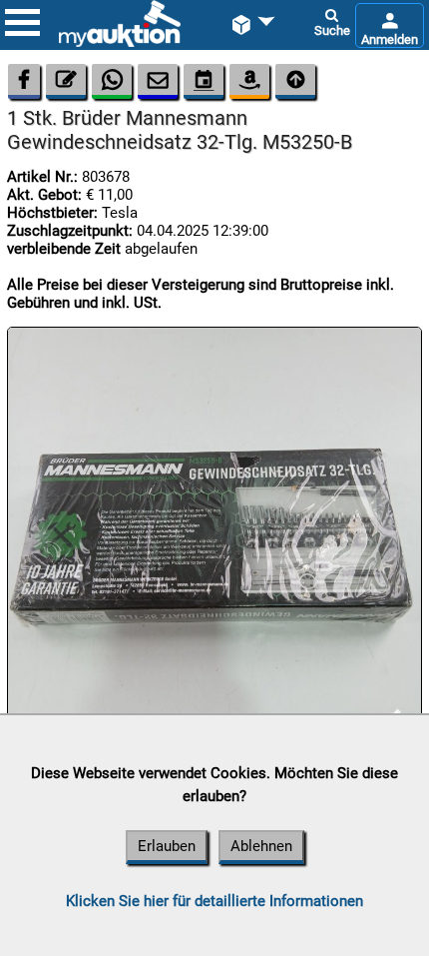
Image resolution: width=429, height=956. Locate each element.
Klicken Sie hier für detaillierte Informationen (214, 901)
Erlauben (167, 846)
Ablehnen (261, 846)
